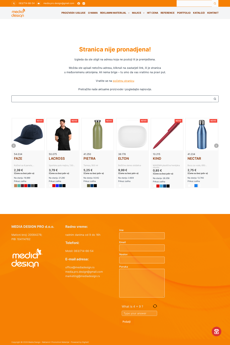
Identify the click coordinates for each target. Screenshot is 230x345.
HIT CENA (152, 12)
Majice (136, 12)
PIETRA (89, 158)
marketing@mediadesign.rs (82, 276)
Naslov (123, 254)
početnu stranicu (123, 80)
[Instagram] (84, 3)
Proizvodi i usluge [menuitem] (73, 12)
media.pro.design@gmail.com (58, 3)
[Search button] (215, 3)
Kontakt (213, 12)
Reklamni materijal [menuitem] (113, 12)
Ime (121, 230)
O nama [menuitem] (93, 12)
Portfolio (184, 12)
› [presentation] (216, 145)
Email (122, 242)
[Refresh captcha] (155, 306)
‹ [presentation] (13, 145)
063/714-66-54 (27, 3)
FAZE (18, 158)
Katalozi (199, 12)
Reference (168, 12)
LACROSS (57, 158)
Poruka (123, 266)
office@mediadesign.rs (79, 267)
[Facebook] (78, 3)
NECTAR (194, 158)
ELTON (123, 158)
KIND (157, 158)
